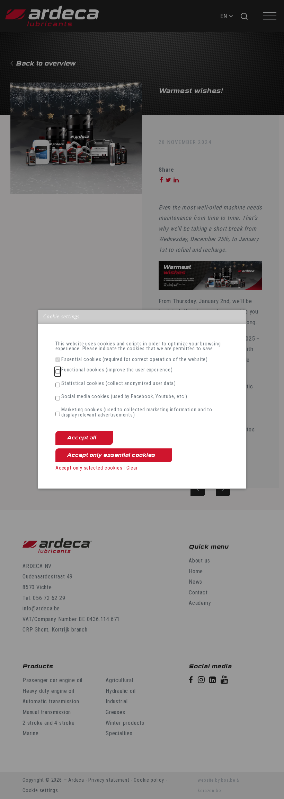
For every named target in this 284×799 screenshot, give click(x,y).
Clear (132, 468)
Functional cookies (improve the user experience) (116, 370)
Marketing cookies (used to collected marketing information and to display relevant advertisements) (136, 412)
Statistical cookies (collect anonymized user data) (118, 383)
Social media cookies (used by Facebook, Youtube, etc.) (124, 396)
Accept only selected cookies (88, 468)
